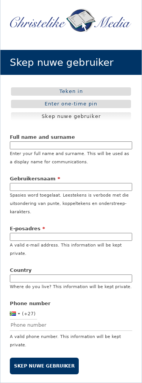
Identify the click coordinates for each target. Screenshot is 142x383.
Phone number (30, 303)
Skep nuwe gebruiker (73, 117)
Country (20, 270)
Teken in (71, 91)
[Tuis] (71, 20)
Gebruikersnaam (35, 178)
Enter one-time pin (71, 104)
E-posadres (27, 228)
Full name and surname (42, 137)
